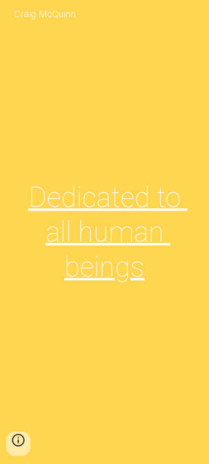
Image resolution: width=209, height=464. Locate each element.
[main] (104, 232)
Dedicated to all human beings (108, 232)
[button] (18, 444)
